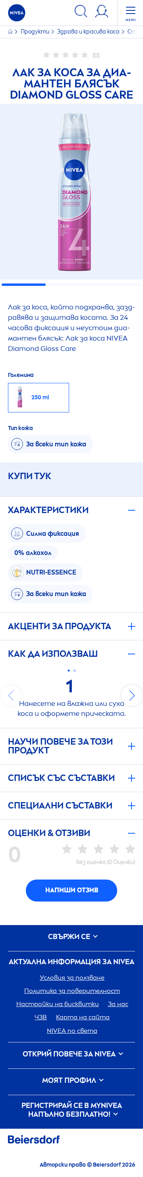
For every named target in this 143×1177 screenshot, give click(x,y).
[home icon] (11, 31)
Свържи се (70, 937)
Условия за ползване (72, 977)
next (132, 695)
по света (72, 1030)
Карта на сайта (83, 1017)
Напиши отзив (71, 890)
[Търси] (81, 12)
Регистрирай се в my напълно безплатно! (71, 1110)
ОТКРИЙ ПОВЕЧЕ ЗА (69, 1054)
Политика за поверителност (72, 991)
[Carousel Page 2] (74, 671)
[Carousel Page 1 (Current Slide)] (69, 671)
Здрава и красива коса (89, 31)
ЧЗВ (41, 1017)
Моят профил (70, 1080)
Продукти (35, 31)
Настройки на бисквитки (57, 1004)
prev (11, 695)
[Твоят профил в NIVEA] (101, 12)
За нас (118, 1004)
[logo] (16, 13)
